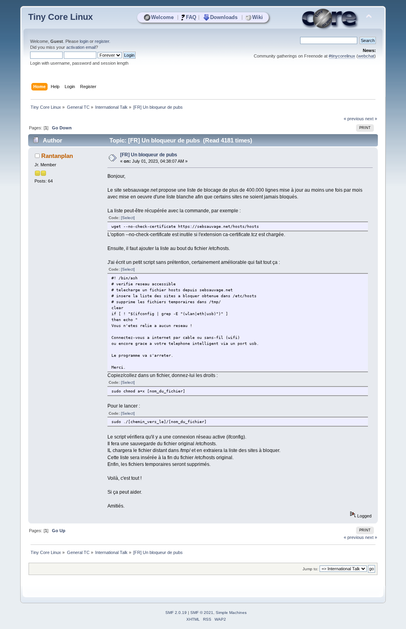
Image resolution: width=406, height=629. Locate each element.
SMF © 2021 (201, 612)
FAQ (191, 17)
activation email (81, 47)
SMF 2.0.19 (176, 612)
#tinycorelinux (342, 56)
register (102, 41)
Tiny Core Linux (60, 17)
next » (371, 118)
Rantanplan (57, 155)
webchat (366, 56)
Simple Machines (231, 612)
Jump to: (310, 569)
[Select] (128, 217)
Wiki (257, 17)
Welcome (162, 17)
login (84, 41)
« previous (354, 118)
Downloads (223, 17)
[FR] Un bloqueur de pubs (148, 155)
